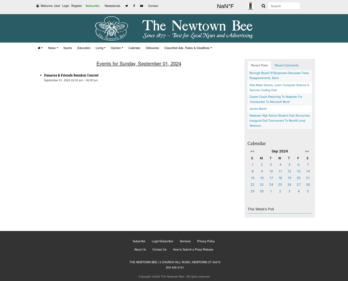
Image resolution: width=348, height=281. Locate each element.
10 (271, 171)
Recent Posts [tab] (259, 65)
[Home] (40, 48)
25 (280, 185)
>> (307, 151)
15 (252, 178)
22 (252, 185)
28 (308, 185)
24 (271, 185)
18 (280, 178)
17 (271, 178)
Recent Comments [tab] (286, 65)
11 (280, 171)
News (52, 48)
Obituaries (152, 48)
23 (262, 185)
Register (76, 6)
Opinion (116, 48)
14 (308, 171)
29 (252, 191)
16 (262, 178)
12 (289, 171)
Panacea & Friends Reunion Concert (71, 75)
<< (252, 151)
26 (289, 185)
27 (298, 185)
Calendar (134, 48)
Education (83, 48)
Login (65, 6)
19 (289, 178)
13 (298, 171)
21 (308, 178)
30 (262, 191)
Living (99, 48)
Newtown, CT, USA (225, 6)
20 (298, 178)
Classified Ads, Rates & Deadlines (187, 48)
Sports (67, 48)
